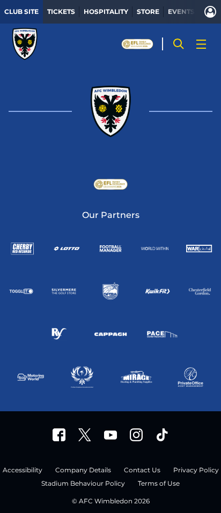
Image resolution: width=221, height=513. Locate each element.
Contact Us (142, 470)
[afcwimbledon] (59, 434)
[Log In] (210, 12)
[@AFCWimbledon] (84, 434)
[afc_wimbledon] (136, 434)
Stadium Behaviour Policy (83, 483)
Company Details (83, 470)
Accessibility (22, 470)
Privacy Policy (196, 470)
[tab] (21, 12)
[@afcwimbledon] (162, 434)
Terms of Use (159, 483)
